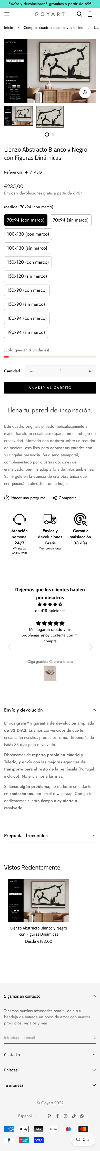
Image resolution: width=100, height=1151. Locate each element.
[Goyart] (50, 14)
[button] (10, 647)
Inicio (8, 27)
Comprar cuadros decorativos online (53, 27)
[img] (50, 604)
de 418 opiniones (50, 611)
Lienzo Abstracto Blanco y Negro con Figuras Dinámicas (38, 931)
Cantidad (12, 371)
